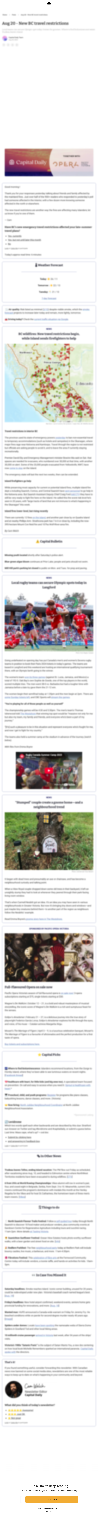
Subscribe (53, 1499)
